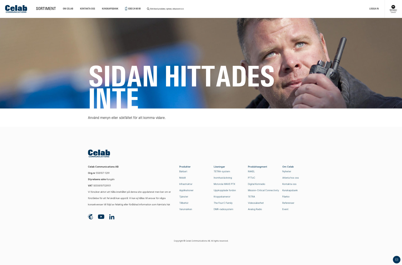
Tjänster (183, 196)
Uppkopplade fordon (225, 190)
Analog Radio (255, 209)
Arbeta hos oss (290, 177)
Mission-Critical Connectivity (263, 190)
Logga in (374, 9)
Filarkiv (286, 196)
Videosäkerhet (256, 202)
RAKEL (251, 171)
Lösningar (219, 166)
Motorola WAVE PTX (224, 183)
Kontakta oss (87, 9)
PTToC (251, 177)
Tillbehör (183, 202)
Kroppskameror (222, 196)
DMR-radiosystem (223, 209)
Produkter (185, 166)
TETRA (251, 196)
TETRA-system (222, 171)
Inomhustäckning (223, 177)
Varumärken (185, 209)
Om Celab (68, 9)
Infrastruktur (185, 183)
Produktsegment (257, 166)
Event (285, 209)
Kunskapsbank (110, 9)
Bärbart (183, 171)
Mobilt (182, 177)
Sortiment (46, 9)
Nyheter (286, 171)
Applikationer (186, 190)
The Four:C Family (223, 202)
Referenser (288, 202)
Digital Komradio (256, 183)
